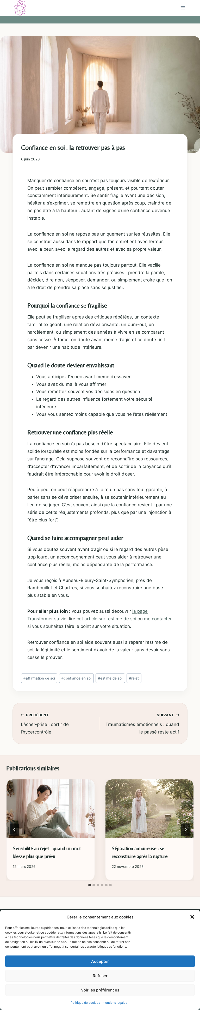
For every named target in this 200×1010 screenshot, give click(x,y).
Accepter (100, 961)
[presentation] (51, 808)
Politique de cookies (85, 1003)
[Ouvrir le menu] (183, 8)
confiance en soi (76, 678)
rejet (134, 678)
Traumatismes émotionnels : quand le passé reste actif (142, 724)
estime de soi (110, 678)
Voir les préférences (100, 990)
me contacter (158, 618)
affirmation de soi (39, 678)
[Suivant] (185, 829)
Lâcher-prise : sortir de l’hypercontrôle (45, 724)
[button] (192, 916)
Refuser (100, 975)
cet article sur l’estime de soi (106, 618)
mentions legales (115, 1003)
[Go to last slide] (14, 829)
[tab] (89, 885)
